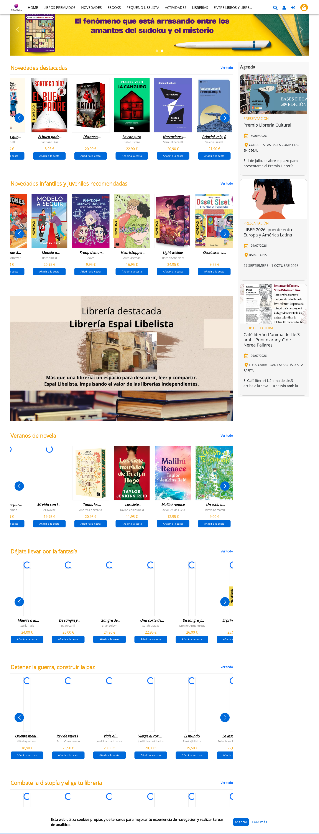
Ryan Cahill (68, 626)
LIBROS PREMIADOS (60, 7)
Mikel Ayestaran (27, 741)
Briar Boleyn (109, 626)
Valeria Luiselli (214, 142)
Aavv (90, 258)
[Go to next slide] (225, 118)
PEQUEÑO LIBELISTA (143, 7)
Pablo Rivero (132, 142)
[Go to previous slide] (19, 118)
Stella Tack (27, 626)
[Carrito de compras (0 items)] (304, 7)
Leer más (259, 822)
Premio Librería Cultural (267, 125)
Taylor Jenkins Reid (132, 510)
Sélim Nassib (226, 741)
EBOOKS (114, 7)
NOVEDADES (91, 7)
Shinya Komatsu (214, 510)
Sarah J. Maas (150, 626)
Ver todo (227, 68)
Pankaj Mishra (192, 741)
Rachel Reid (49, 258)
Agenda (247, 67)
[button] (17, 29)
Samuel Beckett (173, 142)
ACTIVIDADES (175, 7)
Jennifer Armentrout (192, 626)
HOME (33, 7)
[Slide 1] (157, 51)
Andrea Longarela (90, 510)
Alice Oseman (132, 258)
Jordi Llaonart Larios (109, 741)
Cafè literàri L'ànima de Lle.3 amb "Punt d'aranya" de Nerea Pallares (271, 340)
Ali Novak (49, 510)
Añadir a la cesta (49, 156)
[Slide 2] (162, 51)
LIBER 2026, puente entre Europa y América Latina (268, 232)
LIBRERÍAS (200, 7)
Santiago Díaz (49, 142)
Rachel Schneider (173, 258)
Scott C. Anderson (68, 741)
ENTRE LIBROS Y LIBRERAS (234, 7)
